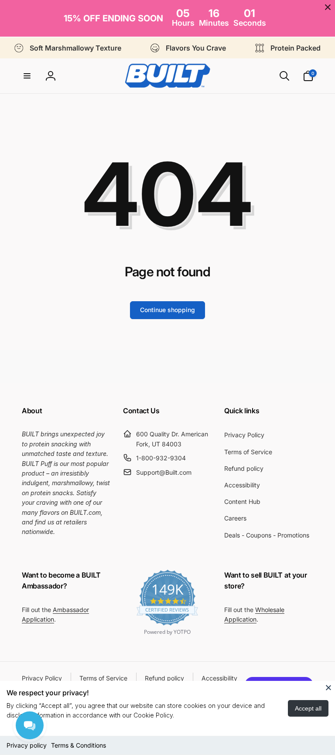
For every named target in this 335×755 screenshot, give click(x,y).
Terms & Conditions (78, 745)
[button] (27, 75)
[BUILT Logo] (167, 76)
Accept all (308, 708)
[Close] (328, 687)
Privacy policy (27, 745)
